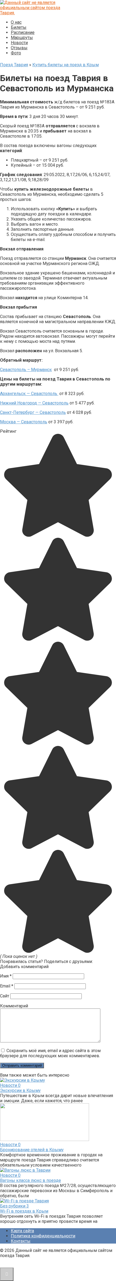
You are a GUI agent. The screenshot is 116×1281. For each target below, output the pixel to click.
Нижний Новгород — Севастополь (34, 403)
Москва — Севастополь (23, 421)
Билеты (18, 27)
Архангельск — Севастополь (29, 393)
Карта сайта (22, 1230)
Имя (6, 976)
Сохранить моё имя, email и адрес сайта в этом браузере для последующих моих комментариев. (50, 1053)
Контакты (20, 1241)
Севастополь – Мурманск (26, 369)
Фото (16, 52)
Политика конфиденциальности (43, 1235)
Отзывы (19, 47)
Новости (19, 42)
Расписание (23, 32)
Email (6, 986)
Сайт (4, 996)
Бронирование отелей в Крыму (32, 1149)
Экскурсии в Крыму (20, 1090)
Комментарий (14, 1005)
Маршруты (22, 37)
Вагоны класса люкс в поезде (30, 1180)
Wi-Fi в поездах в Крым (24, 1211)
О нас (16, 22)
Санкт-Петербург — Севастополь (33, 412)
